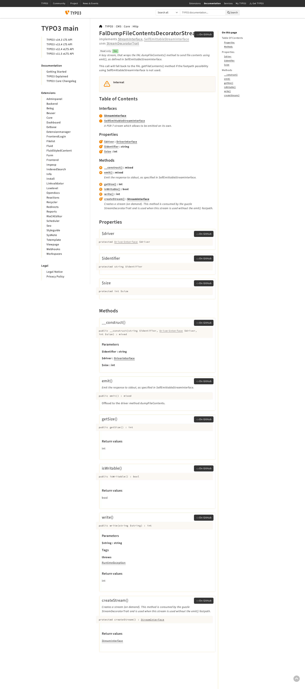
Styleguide (53, 230)
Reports (52, 212)
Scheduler (53, 221)
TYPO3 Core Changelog (61, 81)
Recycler (52, 202)
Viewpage (53, 244)
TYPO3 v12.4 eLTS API (60, 49)
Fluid (50, 146)
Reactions (53, 198)
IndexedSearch (56, 169)
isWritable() (112, 189)
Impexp (51, 165)
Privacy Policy (55, 277)
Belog (50, 108)
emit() (108, 173)
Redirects (53, 207)
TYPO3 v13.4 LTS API (59, 44)
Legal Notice (55, 272)
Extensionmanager (59, 132)
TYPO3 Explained (57, 76)
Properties (229, 42)
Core (50, 118)
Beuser (51, 113)
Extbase (52, 127)
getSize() (110, 184)
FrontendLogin (56, 136)
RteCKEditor (54, 216)
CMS (118, 26)
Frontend (53, 160)
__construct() (113, 168)
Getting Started (57, 72)
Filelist (51, 141)
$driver (109, 142)
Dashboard (54, 122)
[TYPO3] (100, 26)
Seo (49, 226)
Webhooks (53, 249)
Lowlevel (52, 188)
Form (50, 155)
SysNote (52, 235)
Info (49, 174)
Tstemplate (54, 240)
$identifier (111, 147)
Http (135, 26)
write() (109, 194)
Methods (228, 46)
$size (107, 152)
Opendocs (53, 193)
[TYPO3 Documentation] (73, 12)
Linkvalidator (55, 183)
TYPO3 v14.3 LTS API (59, 40)
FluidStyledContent (59, 151)
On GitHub (205, 34)
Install (51, 179)
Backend (52, 104)
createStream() (114, 199)
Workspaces (54, 254)
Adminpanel (54, 99)
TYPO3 (109, 26)
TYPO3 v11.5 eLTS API (60, 54)
